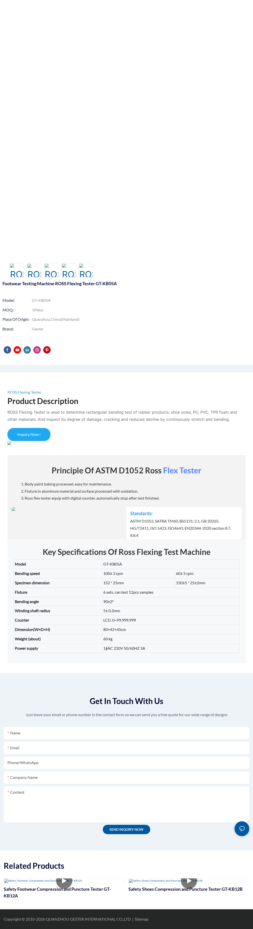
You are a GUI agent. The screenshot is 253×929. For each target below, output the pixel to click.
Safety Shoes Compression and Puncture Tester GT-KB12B (185, 889)
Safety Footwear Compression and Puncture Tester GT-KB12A (57, 892)
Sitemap (141, 919)
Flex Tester (182, 470)
